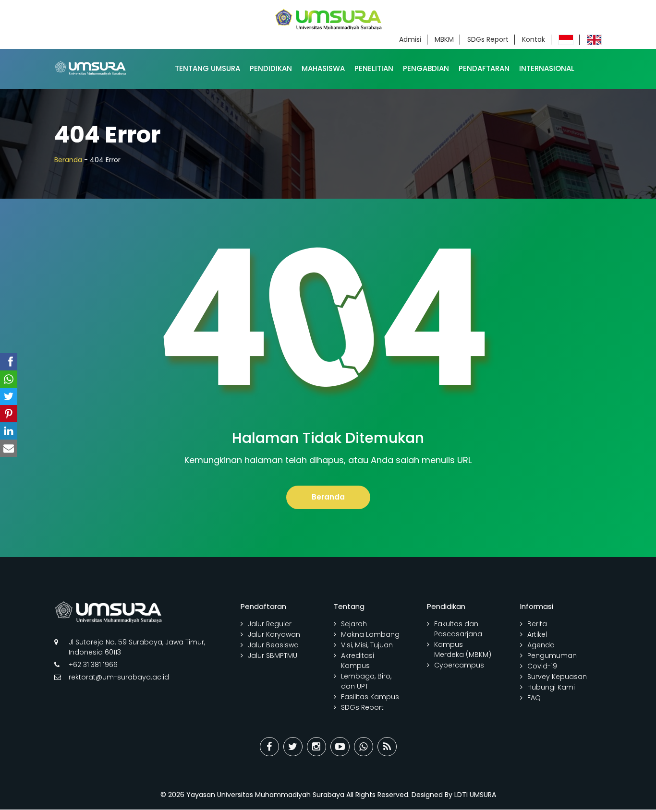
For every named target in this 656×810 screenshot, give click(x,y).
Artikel (537, 634)
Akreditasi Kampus (357, 660)
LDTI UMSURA (475, 794)
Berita (537, 624)
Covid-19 (542, 666)
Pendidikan (271, 68)
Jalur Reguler (270, 624)
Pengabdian (426, 68)
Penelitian (373, 68)
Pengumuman (552, 655)
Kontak (533, 39)
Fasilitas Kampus (370, 697)
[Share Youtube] (340, 746)
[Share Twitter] (293, 746)
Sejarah (354, 624)
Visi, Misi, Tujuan (367, 645)
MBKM (444, 39)
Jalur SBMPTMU (272, 655)
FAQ (534, 698)
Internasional (546, 68)
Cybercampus (459, 665)
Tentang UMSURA (207, 68)
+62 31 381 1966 (93, 664)
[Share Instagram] (316, 746)
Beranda (68, 160)
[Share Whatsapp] (363, 746)
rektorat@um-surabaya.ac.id (119, 677)
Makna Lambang (370, 634)
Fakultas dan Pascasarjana (458, 629)
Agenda (541, 645)
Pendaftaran (484, 68)
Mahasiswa (323, 68)
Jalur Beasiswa (273, 645)
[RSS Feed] (387, 746)
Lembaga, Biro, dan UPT (366, 681)
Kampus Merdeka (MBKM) (462, 649)
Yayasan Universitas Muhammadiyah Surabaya (265, 794)
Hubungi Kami (551, 687)
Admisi (410, 39)
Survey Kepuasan (557, 676)
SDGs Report (488, 39)
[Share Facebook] (269, 746)
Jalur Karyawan (274, 634)
